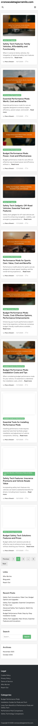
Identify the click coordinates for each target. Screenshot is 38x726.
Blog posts (6, 579)
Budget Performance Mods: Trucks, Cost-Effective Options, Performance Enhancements (17, 315)
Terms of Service (7, 681)
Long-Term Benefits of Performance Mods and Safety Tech (18, 473)
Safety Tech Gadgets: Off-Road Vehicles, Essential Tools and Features (17, 208)
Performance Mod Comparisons (12, 95)
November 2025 (8, 652)
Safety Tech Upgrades (10, 40)
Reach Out (6, 582)
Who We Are (7, 576)
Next (4, 564)
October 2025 (8, 655)
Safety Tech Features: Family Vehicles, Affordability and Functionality (16, 46)
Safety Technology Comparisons (12, 532)
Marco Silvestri (9, 61)
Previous (6, 559)
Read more (18, 57)
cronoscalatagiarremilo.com (17, 1)
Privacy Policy (6, 678)
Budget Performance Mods (11, 309)
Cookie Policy (6, 675)
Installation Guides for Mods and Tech (14, 366)
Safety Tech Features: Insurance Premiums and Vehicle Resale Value (18, 481)
